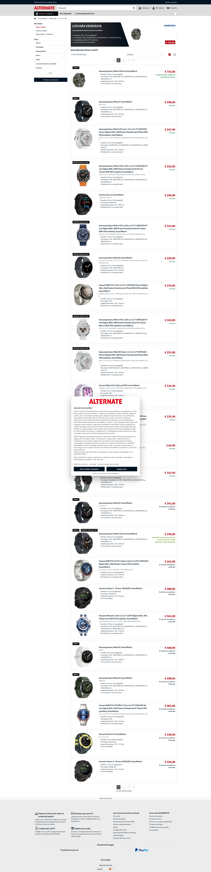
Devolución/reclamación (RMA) (124, 822)
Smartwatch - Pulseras (44, 34)
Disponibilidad (41, 51)
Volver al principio (105, 798)
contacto (174, 2)
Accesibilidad (153, 830)
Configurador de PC (85, 14)
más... (51, 73)
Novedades (40, 47)
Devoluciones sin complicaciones (45, 2)
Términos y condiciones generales (160, 822)
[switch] (174, 14)
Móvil (38, 59)
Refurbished (66, 14)
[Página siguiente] (134, 60)
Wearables (52, 18)
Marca (38, 55)
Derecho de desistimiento (122, 824)
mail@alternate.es (91, 819)
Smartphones (42, 18)
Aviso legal (105, 860)
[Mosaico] (174, 54)
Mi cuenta (116, 816)
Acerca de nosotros (155, 816)
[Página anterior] (114, 60)
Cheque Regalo (118, 835)
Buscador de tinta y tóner (121, 838)
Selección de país (105, 865)
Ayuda (167, 2)
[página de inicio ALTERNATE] (44, 8)
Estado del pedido (119, 819)
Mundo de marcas (155, 819)
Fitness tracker (41, 31)
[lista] (169, 54)
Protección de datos (156, 824)
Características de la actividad (46, 64)
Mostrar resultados (50, 80)
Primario (39, 68)
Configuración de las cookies (159, 827)
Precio (38, 43)
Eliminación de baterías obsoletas (124, 832)
